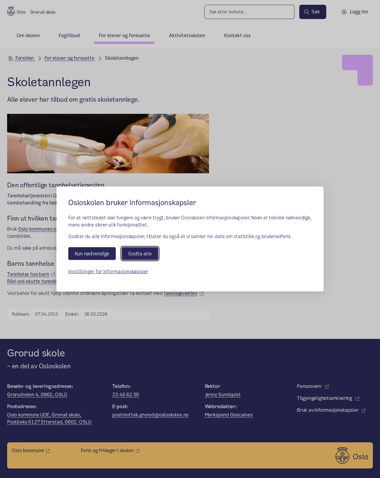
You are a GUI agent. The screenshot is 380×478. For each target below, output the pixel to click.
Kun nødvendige (92, 253)
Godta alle (140, 253)
